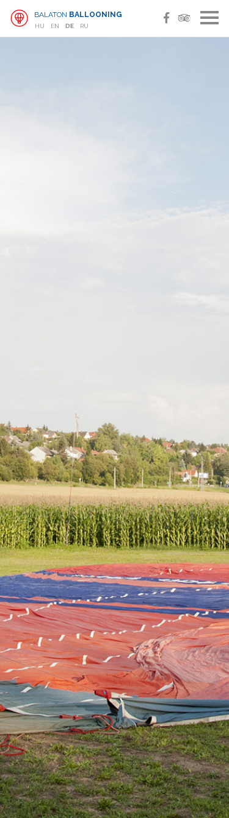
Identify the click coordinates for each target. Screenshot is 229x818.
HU (40, 26)
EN (55, 26)
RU (84, 26)
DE (69, 26)
